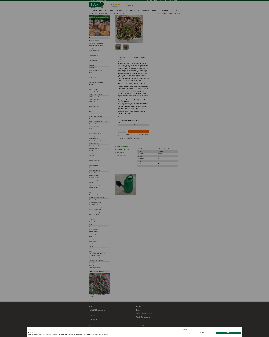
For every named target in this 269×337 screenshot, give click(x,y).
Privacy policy (184, 329)
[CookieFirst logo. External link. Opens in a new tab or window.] (28, 331)
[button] (30, 329)
